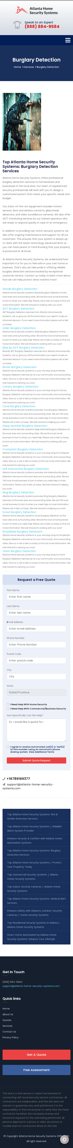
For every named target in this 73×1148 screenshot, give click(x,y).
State (10, 686)
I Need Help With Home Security (28, 704)
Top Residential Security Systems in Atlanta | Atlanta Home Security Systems (33, 925)
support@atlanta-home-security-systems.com (28, 786)
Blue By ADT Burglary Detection (23, 348)
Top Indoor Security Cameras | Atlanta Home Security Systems (33, 888)
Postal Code (14, 654)
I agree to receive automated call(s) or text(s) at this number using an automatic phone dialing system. (37, 749)
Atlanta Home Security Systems (37, 1136)
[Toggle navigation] (67, 40)
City (9, 670)
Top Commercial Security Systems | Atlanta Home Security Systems (32, 876)
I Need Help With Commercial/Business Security (38, 708)
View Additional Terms (41, 752)
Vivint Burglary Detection (19, 551)
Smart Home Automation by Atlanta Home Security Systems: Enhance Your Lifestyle (32, 937)
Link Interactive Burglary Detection (26, 469)
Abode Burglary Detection (20, 289)
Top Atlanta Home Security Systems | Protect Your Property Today (34, 864)
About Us (8, 1014)
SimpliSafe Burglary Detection (22, 532)
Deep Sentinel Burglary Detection (25, 426)
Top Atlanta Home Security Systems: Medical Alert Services (36, 900)
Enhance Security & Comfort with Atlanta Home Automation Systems (34, 840)
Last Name (13, 606)
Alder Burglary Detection (19, 328)
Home (17, 67)
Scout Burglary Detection (19, 512)
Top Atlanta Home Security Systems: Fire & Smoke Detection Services (32, 816)
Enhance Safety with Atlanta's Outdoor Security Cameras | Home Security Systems (34, 913)
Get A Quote (36, 1055)
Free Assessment (36, 1070)
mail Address (15, 622)
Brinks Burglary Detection (19, 367)
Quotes (7, 1020)
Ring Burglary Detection (18, 492)
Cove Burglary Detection (19, 406)
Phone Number (15, 638)
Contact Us (9, 1031)
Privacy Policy (11, 1037)
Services (29, 67)
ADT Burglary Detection (18, 309)
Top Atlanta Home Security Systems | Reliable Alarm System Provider (34, 828)
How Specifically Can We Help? (25, 715)
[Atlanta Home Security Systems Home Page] (36, 10)
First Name (13, 590)
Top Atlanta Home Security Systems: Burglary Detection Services (34, 852)
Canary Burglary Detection (20, 387)
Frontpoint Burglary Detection (23, 449)
